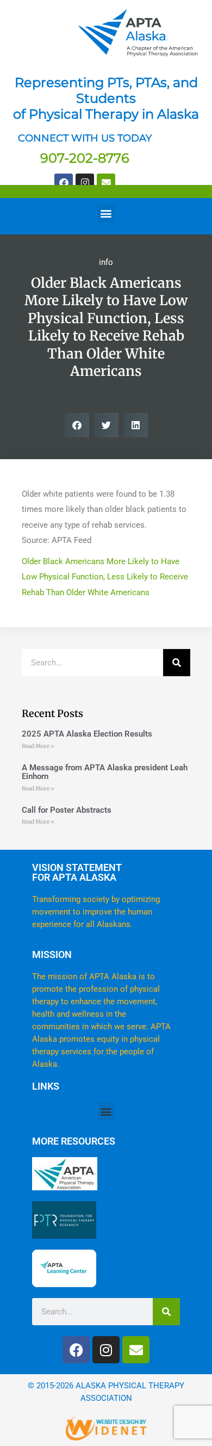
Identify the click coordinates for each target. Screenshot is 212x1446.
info (106, 262)
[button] (106, 214)
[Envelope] (106, 183)
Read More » (38, 746)
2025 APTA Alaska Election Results (87, 734)
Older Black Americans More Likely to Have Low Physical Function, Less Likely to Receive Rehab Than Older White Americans (105, 577)
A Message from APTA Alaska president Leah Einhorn (105, 772)
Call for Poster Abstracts (66, 810)
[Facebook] (63, 183)
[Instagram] (85, 183)
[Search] (176, 662)
